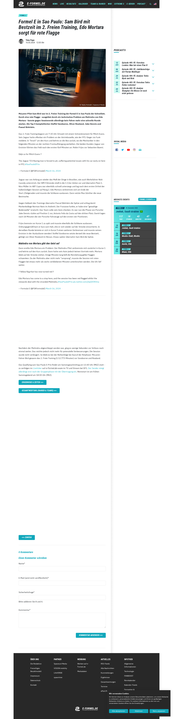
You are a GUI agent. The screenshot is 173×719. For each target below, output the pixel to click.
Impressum (35, 676)
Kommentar (24, 610)
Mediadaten (82, 671)
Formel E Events (146, 199)
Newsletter (140, 150)
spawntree (58, 677)
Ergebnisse (105, 677)
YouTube (128, 150)
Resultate (71, 4)
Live (62, 4)
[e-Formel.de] (32, 4)
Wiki (110, 4)
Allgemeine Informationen (130, 665)
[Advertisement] (62, 318)
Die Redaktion (36, 664)
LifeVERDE (58, 673)
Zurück (28, 537)
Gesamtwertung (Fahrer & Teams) (37, 390)
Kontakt (33, 685)
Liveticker (37, 368)
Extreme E (119, 4)
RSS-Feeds (105, 664)
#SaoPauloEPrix (32, 164)
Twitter (123, 150)
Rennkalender (129, 680)
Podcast (141, 4)
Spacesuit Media (60, 664)
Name (23, 563)
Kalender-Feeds (130, 685)
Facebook (117, 150)
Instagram (134, 150)
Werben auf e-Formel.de (83, 665)
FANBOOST (128, 676)
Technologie (129, 671)
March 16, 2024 (53, 171)
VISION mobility (60, 668)
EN (155, 4)
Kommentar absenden (89, 635)
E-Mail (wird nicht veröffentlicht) (34, 578)
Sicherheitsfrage (26, 592)
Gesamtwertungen (108, 682)
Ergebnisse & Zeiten (31, 382)
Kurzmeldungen (107, 673)
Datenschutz (35, 680)
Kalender (83, 4)
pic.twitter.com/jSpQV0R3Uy (86, 281)
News (55, 4)
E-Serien (131, 4)
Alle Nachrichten (107, 668)
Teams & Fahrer (97, 4)
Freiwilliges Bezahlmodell (35, 669)
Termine (104, 686)
